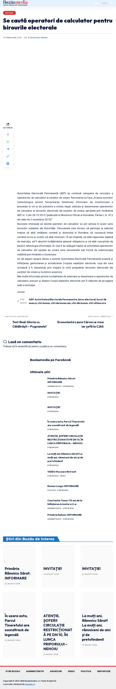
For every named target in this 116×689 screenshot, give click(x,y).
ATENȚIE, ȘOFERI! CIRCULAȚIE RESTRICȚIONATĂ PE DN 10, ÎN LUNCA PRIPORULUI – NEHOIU (65, 439)
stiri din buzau (80, 303)
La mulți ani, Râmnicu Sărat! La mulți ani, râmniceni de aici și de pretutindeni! (65, 457)
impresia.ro (30, 684)
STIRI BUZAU (68, 386)
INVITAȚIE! (53, 392)
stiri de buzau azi (61, 303)
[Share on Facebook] (7, 134)
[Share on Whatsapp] (7, 141)
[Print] (7, 163)
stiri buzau (44, 303)
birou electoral (86, 299)
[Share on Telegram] (7, 149)
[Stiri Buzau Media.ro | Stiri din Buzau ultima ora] (15, 3)
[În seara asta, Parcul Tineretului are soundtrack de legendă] (37, 425)
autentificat (24, 346)
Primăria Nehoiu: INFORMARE (64, 514)
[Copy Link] (7, 156)
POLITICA (51, 490)
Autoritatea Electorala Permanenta (56, 299)
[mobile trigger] (110, 3)
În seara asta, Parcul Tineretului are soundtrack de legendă (17, 625)
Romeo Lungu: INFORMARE (63, 486)
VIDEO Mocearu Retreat (61, 471)
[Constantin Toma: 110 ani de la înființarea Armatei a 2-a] (37, 504)
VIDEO (63, 476)
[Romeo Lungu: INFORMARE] (37, 490)
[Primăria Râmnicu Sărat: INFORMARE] (37, 382)
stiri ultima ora (97, 303)
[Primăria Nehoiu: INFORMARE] (37, 518)
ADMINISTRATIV (54, 386)
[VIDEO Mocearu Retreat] (37, 475)
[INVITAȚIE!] (37, 396)
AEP (31, 299)
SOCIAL (9, 13)
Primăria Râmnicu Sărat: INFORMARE (17, 573)
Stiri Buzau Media (38, 37)
